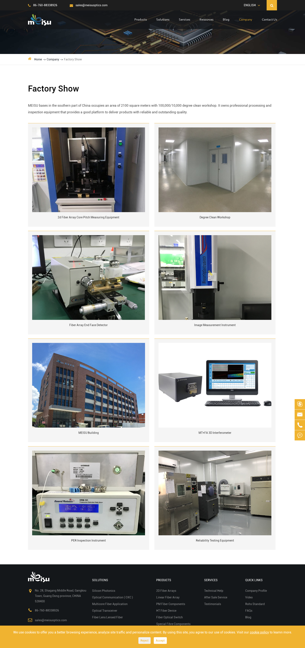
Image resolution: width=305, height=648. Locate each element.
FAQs (248, 610)
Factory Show (73, 59)
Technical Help (213, 590)
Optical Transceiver (104, 610)
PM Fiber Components (170, 604)
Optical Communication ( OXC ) (112, 597)
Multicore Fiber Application (110, 604)
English (250, 5)
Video (249, 597)
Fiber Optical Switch (169, 617)
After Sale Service (215, 597)
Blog (226, 19)
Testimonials (212, 604)
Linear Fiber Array (167, 597)
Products (140, 19)
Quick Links (254, 580)
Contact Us (269, 19)
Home (38, 59)
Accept (160, 640)
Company (245, 19)
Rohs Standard (255, 604)
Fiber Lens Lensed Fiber (107, 617)
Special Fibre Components (173, 624)
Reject (144, 640)
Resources (206, 19)
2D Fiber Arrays (166, 590)
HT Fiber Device (166, 610)
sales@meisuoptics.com (91, 5)
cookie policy (259, 632)
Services (184, 19)
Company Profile (256, 590)
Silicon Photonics (103, 590)
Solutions (162, 19)
